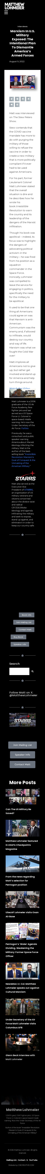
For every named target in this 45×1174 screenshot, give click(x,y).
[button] (11, 99)
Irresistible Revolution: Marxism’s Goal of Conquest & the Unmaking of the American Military (24, 460)
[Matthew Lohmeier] (22, 6)
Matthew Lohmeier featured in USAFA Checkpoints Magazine (22, 845)
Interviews (23, 26)
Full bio (25, 428)
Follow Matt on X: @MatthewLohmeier (23, 694)
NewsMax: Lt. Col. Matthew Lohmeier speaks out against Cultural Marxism (22, 988)
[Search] (32, 671)
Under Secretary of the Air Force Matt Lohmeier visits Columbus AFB (21, 1023)
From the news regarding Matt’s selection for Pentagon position (20, 880)
